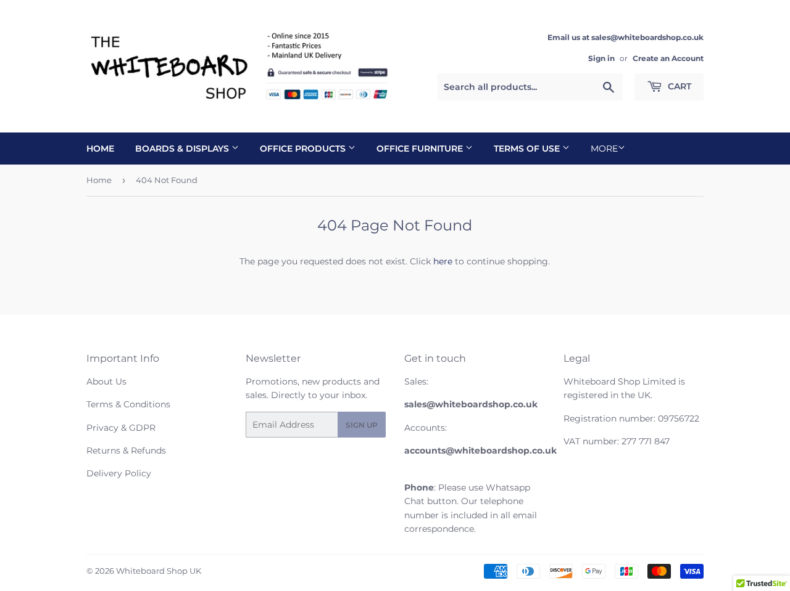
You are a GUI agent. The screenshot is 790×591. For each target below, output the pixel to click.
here (442, 261)
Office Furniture (420, 148)
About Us (106, 381)
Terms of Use (528, 148)
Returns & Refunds (126, 450)
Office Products (304, 148)
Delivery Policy (118, 473)
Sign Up (362, 425)
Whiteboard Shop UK (158, 571)
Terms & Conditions (128, 404)
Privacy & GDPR (121, 427)
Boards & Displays (183, 148)
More (604, 148)
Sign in (601, 58)
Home (100, 148)
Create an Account (668, 58)
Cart (678, 86)
